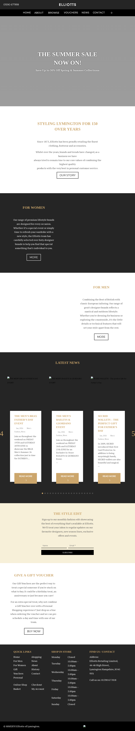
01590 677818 (11, 4)
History (35, 669)
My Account (38, 688)
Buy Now (33, 631)
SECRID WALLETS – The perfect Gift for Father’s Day (108, 423)
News (23, 431)
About (35, 665)
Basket (17, 688)
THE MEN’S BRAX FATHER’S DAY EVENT (25, 420)
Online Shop (20, 684)
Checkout (37, 684)
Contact (36, 673)
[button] (42, 493)
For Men (17, 661)
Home (16, 656)
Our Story (68, 175)
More (34, 257)
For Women (19, 665)
